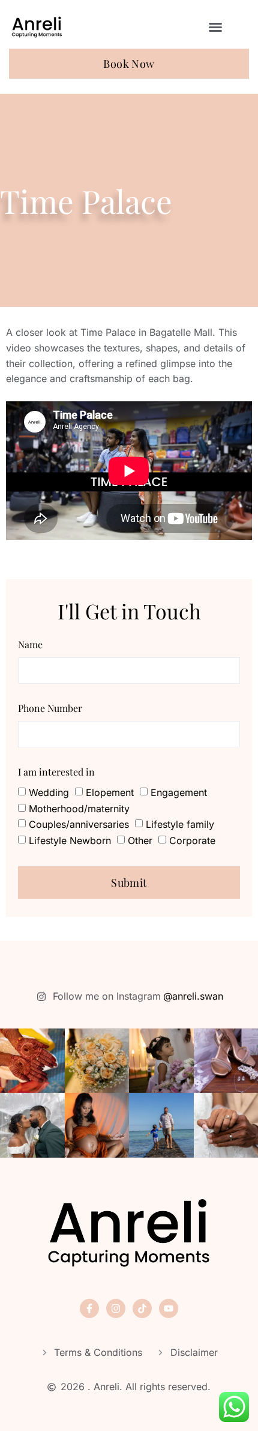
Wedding (49, 792)
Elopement (110, 792)
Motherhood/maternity (79, 809)
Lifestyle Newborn (70, 840)
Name (30, 644)
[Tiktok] (142, 1308)
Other (140, 840)
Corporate (192, 840)
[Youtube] (168, 1308)
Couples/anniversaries (79, 824)
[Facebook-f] (89, 1308)
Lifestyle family (180, 824)
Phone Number (50, 708)
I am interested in (56, 771)
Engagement (179, 792)
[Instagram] (115, 1308)
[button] (215, 27)
